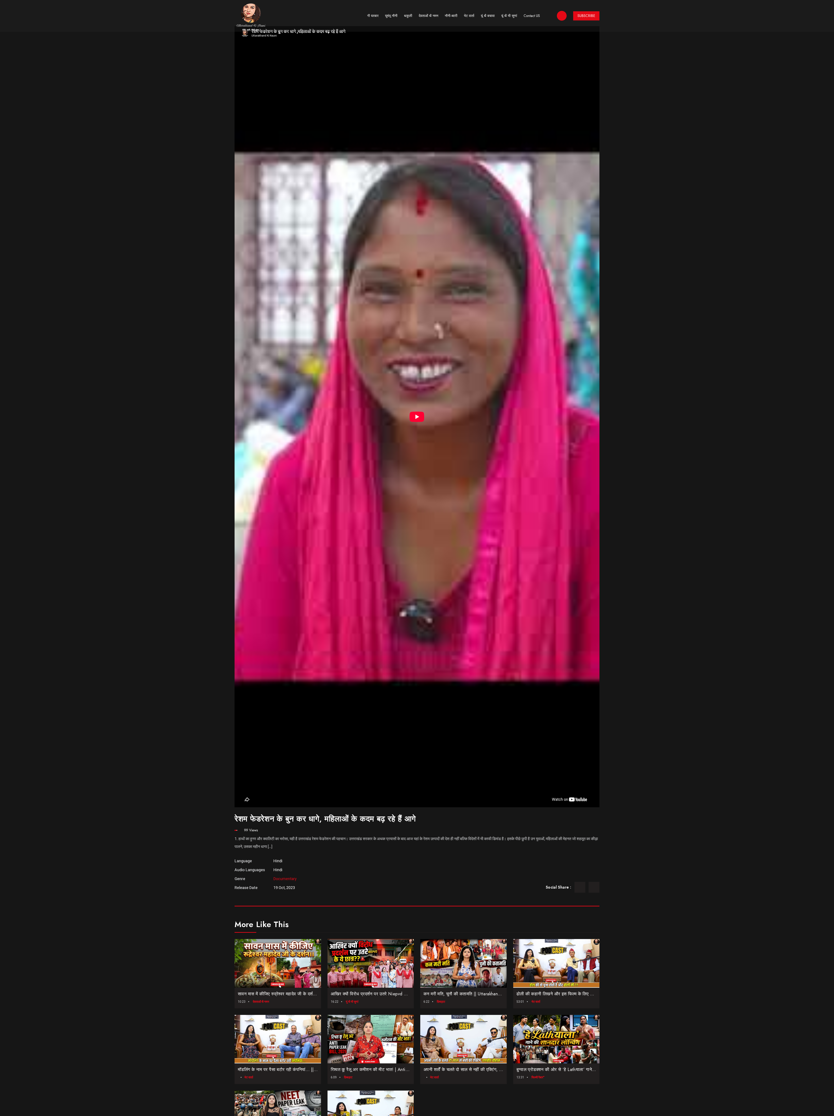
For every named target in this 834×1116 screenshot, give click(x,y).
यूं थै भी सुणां (509, 15)
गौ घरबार (373, 15)
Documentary (285, 878)
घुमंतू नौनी (391, 15)
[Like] (294, 983)
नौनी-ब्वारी (451, 15)
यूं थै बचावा (488, 15)
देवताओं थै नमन (428, 15)
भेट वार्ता (469, 15)
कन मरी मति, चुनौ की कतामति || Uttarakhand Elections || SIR (477, 994)
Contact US (532, 15)
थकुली (408, 15)
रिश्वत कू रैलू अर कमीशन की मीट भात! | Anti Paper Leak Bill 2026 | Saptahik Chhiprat (408, 1069)
